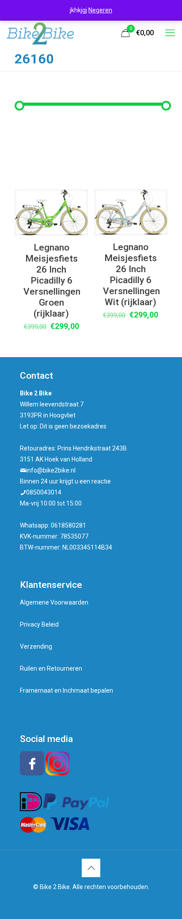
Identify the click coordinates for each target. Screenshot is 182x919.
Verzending (36, 646)
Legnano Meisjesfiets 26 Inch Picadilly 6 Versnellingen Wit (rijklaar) (131, 274)
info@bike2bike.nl (51, 470)
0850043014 (43, 492)
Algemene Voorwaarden (54, 602)
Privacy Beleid (39, 624)
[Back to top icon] (91, 868)
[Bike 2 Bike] (40, 33)
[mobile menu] (170, 33)
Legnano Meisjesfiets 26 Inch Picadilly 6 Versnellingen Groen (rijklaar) (51, 280)
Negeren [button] (100, 10)
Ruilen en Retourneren (51, 668)
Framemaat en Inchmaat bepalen (66, 690)
